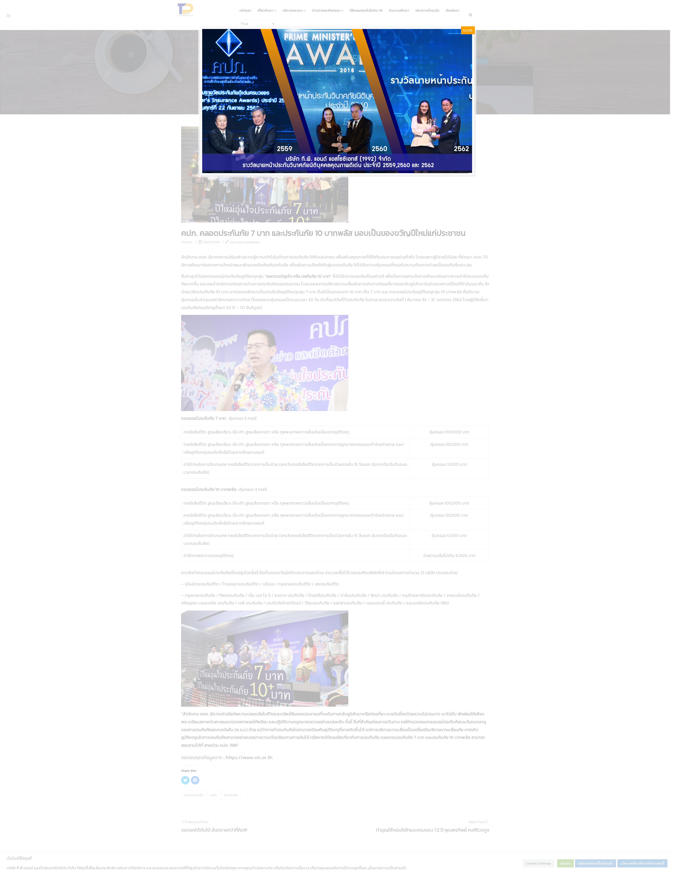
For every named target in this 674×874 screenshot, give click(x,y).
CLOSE (468, 30)
